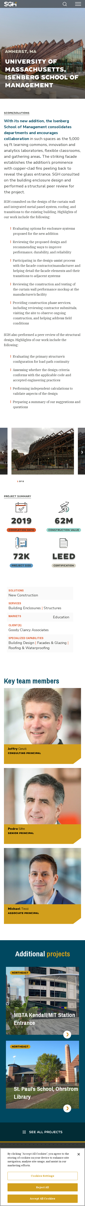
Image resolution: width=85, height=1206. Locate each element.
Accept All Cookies (42, 1198)
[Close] (78, 1154)
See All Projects (45, 1132)
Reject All (42, 1187)
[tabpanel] (42, 451)
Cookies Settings (42, 1176)
